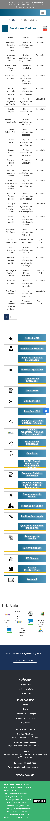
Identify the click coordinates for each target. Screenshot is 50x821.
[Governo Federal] (19, 620)
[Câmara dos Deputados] (30, 620)
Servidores (12, 19)
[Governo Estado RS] (42, 611)
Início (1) (11, 2)
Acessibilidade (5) (37, 2)
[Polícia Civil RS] (30, 611)
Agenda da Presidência (26, 718)
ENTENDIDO (39, 801)
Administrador (30, 7)
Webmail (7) (26, 5)
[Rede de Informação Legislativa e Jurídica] (40, 628)
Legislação (25, 722)
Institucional (26, 684)
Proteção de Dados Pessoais (16, 817)
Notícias (25, 709)
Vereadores (26, 693)
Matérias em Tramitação (26, 713)
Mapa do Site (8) (37, 5)
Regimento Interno (26, 688)
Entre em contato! (25, 660)
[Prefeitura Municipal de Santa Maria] (7, 614)
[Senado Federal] (9, 628)
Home (25, 704)
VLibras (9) (20, 7)
